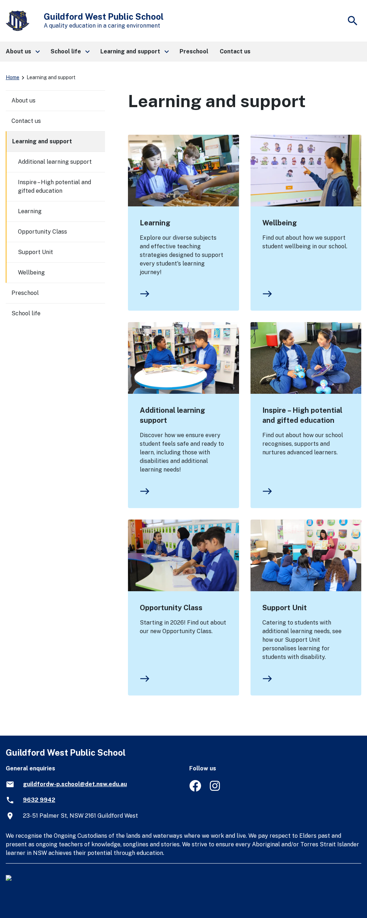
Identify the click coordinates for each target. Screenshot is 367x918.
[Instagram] (215, 789)
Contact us (26, 121)
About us (23, 100)
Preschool (25, 293)
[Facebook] (195, 789)
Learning (155, 223)
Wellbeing (279, 223)
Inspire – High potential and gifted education (302, 415)
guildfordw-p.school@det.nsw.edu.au (75, 784)
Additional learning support (172, 415)
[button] (22, 52)
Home (12, 77)
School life (25, 313)
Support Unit (284, 607)
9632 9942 (39, 800)
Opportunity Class (171, 607)
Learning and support (42, 141)
